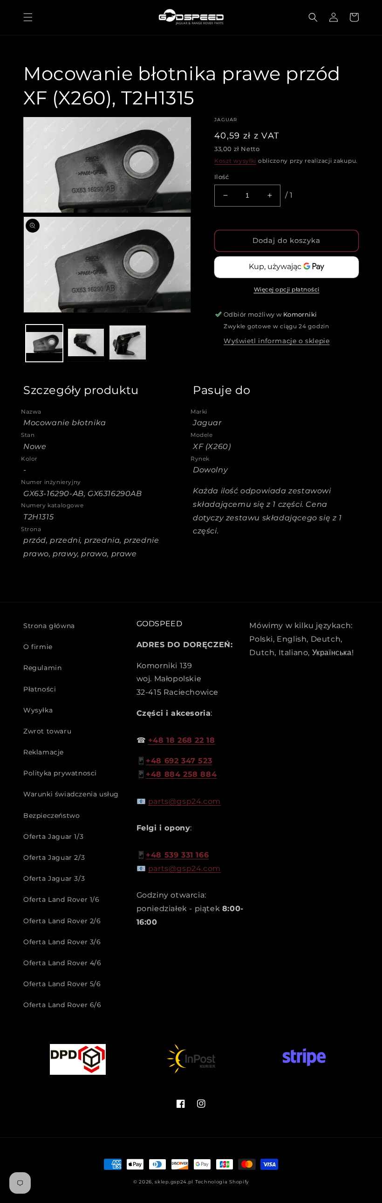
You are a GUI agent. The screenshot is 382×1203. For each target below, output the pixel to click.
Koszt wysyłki (235, 160)
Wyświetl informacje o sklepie (276, 341)
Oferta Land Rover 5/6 (62, 984)
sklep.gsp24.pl (175, 1182)
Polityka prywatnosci (60, 773)
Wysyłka (38, 710)
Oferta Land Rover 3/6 (62, 942)
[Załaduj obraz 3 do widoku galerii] (127, 343)
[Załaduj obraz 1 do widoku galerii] (44, 343)
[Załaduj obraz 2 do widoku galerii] (86, 343)
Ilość (221, 176)
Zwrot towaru (47, 731)
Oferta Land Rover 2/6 (62, 921)
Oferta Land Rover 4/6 (62, 963)
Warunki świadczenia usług (71, 794)
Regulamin (42, 668)
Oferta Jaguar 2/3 (54, 857)
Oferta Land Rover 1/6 (61, 899)
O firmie (38, 647)
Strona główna (49, 626)
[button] (28, 17)
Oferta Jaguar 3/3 (54, 878)
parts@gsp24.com (184, 801)
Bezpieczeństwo (51, 815)
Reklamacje (43, 752)
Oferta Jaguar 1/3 (53, 836)
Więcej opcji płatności (287, 289)
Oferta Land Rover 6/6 (62, 1005)
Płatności (39, 689)
